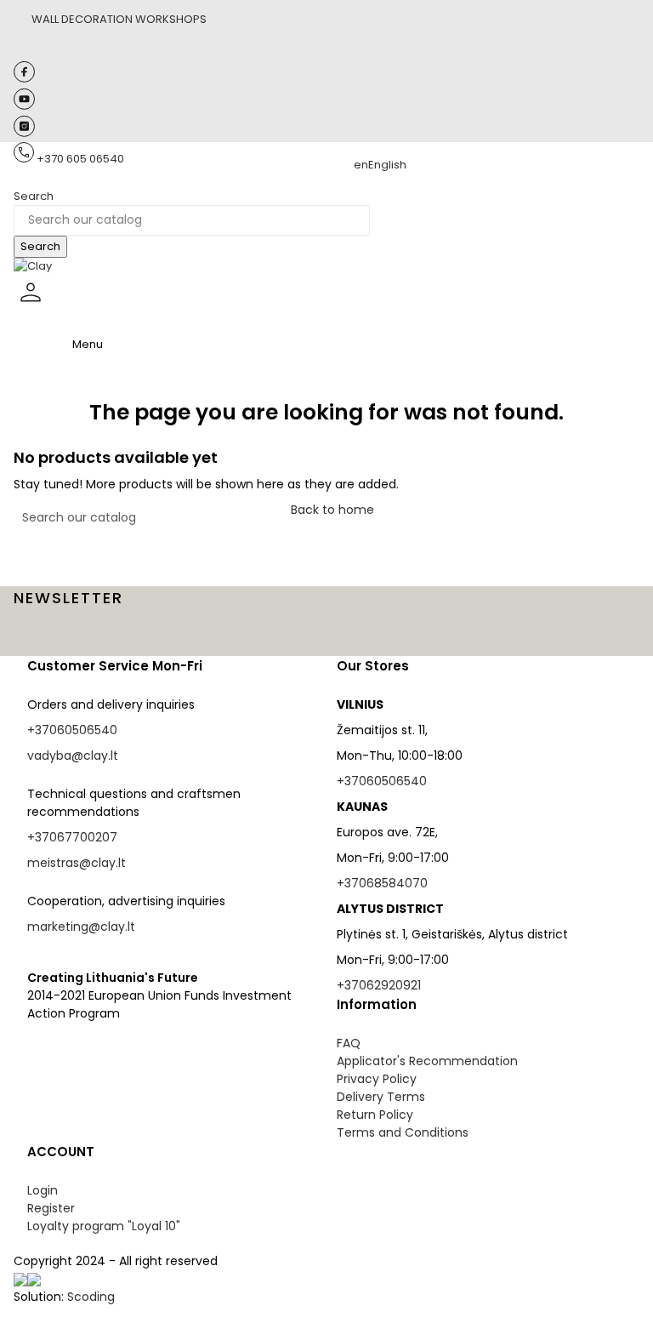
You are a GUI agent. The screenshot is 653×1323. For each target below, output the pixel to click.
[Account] (31, 306)
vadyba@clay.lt (72, 755)
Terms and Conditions (402, 1132)
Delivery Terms (381, 1096)
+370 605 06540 (80, 159)
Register (51, 1208)
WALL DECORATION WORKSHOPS (119, 19)
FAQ (349, 1043)
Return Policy (375, 1114)
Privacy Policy (377, 1078)
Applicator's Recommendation (427, 1060)
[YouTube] (24, 106)
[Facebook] (24, 79)
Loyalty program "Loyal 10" (103, 1226)
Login (42, 1190)
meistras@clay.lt (76, 862)
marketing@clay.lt (81, 926)
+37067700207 (72, 837)
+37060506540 (72, 729)
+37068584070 (382, 883)
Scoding (91, 1296)
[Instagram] (24, 133)
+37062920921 (379, 985)
